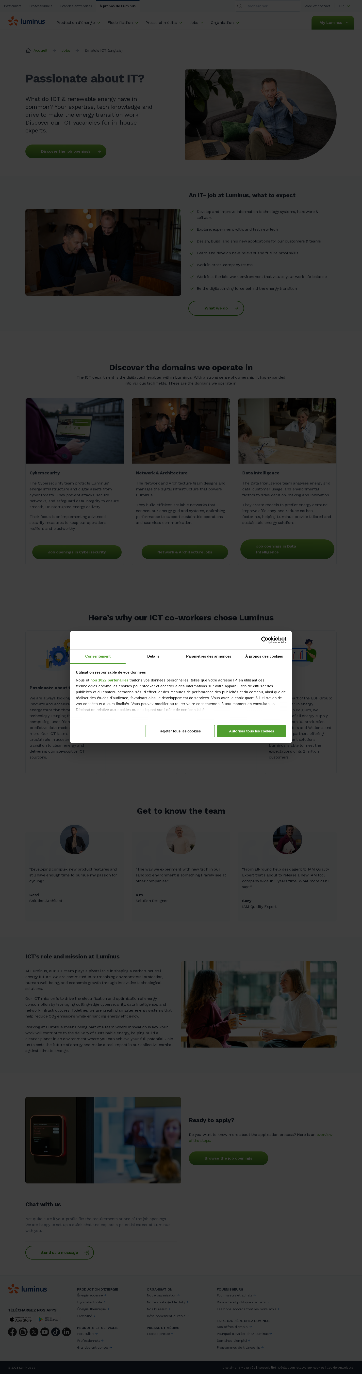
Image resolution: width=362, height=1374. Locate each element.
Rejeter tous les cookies (180, 731)
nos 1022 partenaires (109, 680)
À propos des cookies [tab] (264, 656)
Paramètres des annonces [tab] (208, 656)
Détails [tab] (153, 656)
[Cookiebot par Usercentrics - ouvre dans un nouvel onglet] (264, 640)
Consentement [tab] (98, 656)
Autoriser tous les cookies (251, 731)
